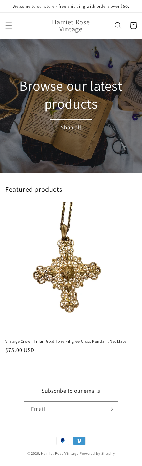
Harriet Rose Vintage (60, 453)
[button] (8, 25)
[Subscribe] (110, 409)
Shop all (71, 127)
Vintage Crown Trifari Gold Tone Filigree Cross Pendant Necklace (66, 341)
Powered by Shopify (97, 453)
